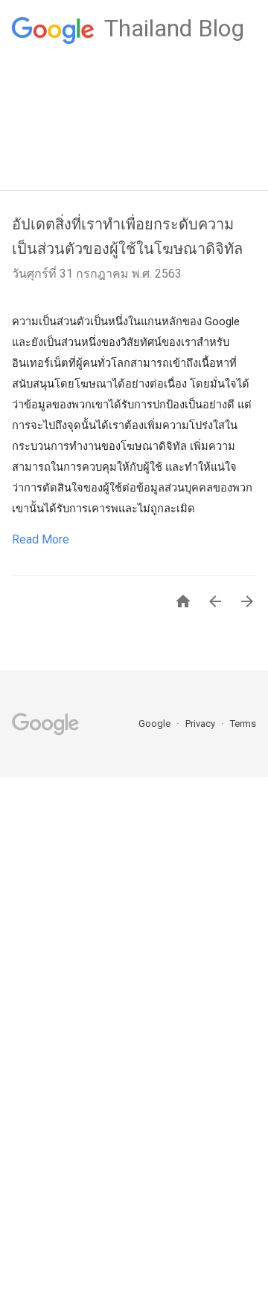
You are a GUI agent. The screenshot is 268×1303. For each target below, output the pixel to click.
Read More (40, 539)
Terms (243, 723)
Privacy (201, 723)
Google (155, 723)
